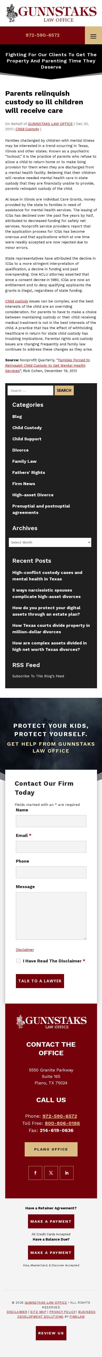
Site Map (38, 1312)
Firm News (23, 483)
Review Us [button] (51, 1333)
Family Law (24, 461)
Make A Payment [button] (51, 1221)
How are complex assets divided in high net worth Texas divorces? (49, 646)
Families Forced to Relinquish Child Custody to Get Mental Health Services (47, 365)
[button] (93, 36)
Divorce (20, 449)
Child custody (16, 301)
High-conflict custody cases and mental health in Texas (47, 575)
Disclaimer (25, 950)
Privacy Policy (62, 1312)
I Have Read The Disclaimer (54, 961)
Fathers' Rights (28, 472)
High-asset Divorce (33, 494)
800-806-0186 (62, 1123)
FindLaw (77, 1316)
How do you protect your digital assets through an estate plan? (46, 611)
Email (23, 835)
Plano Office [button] (51, 1149)
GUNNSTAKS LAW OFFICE (50, 124)
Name (22, 809)
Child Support (27, 438)
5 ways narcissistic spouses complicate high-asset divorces (46, 593)
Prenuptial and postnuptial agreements (41, 509)
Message (25, 886)
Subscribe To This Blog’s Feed (38, 676)
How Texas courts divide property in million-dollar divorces (51, 628)
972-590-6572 (43, 35)
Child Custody (27, 129)
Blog (17, 416)
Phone (22, 861)
